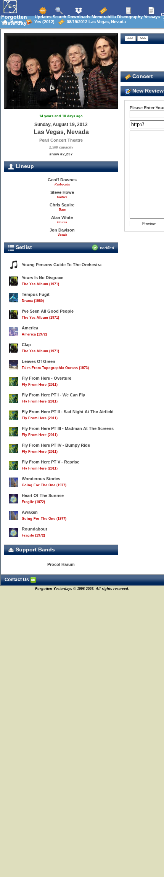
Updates (42, 16)
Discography (129, 16)
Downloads (78, 16)
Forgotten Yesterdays (15, 20)
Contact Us (17, 579)
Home (15, 21)
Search (58, 16)
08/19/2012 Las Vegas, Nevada (95, 21)
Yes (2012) (43, 21)
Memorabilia (103, 16)
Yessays (151, 16)
